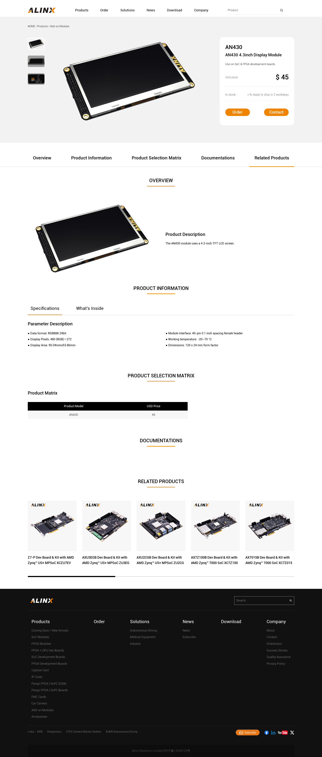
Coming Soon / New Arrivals (49, 630)
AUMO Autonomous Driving (121, 731)
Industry (135, 644)
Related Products (272, 158)
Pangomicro (54, 731)
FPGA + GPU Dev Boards (47, 650)
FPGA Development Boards (49, 663)
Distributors (274, 644)
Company (201, 10)
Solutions (127, 10)
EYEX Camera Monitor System (83, 731)
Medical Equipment (142, 637)
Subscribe (189, 637)
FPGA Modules (41, 644)
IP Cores (36, 677)
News (151, 10)
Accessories (39, 716)
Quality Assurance (279, 657)
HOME (31, 26)
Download (174, 10)
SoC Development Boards (48, 657)
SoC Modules (40, 637)
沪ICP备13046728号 (176, 751)
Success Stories (277, 650)
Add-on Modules (59, 26)
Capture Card (40, 670)
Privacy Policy (276, 663)
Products (81, 10)
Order (104, 10)
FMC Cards (38, 697)
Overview (42, 158)
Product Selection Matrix (156, 158)
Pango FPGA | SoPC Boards (49, 690)
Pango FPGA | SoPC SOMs (49, 683)
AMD (40, 731)
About (270, 630)
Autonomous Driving (143, 630)
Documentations (218, 158)
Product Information (91, 158)
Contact (276, 112)
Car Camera (39, 703)
